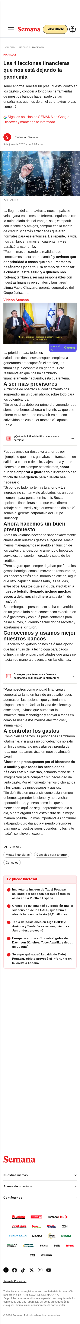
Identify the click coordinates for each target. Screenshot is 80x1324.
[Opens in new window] (14, 1270)
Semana (9, 47)
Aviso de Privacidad (19, 1281)
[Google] (6, 1270)
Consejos (12, 862)
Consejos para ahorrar (51, 854)
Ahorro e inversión (31, 47)
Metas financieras (18, 854)
